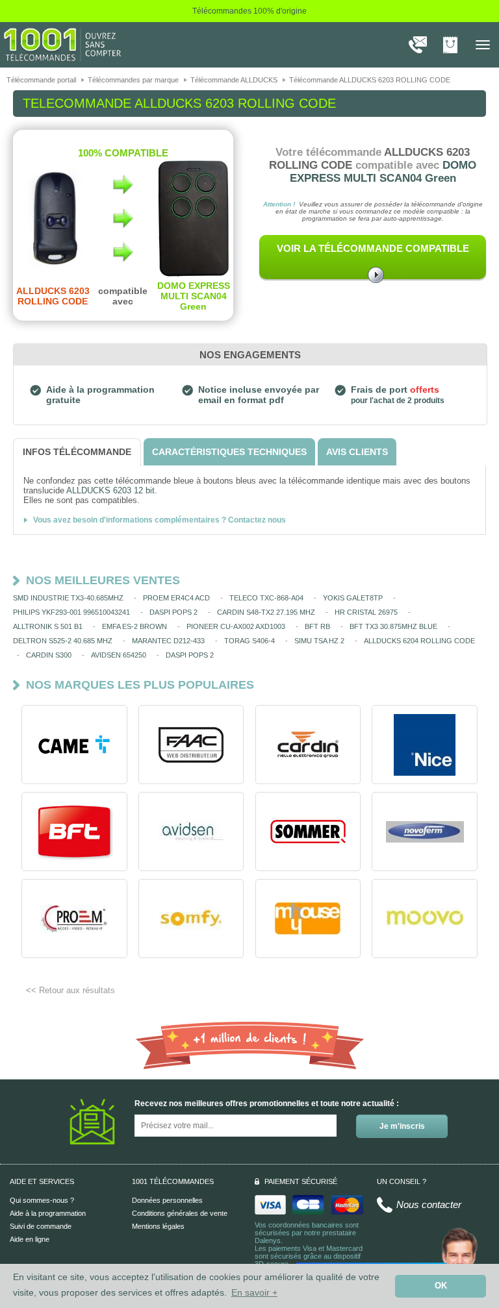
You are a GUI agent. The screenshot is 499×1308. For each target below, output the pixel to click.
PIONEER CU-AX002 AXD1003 (235, 626)
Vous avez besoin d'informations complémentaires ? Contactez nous (159, 519)
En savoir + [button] (254, 1292)
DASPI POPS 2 (173, 612)
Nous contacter (428, 1204)
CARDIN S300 (48, 655)
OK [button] (441, 1285)
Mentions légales (158, 1226)
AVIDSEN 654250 (118, 655)
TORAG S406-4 (249, 641)
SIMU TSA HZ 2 (319, 641)
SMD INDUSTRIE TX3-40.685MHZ (68, 598)
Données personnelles (167, 1200)
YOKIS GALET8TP (353, 598)
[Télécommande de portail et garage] (62, 44)
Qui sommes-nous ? (42, 1200)
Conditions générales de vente (179, 1213)
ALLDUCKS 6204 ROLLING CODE (419, 641)
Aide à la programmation (48, 1213)
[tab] (77, 452)
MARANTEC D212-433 (168, 641)
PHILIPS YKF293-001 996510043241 (71, 612)
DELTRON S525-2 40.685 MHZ (62, 641)
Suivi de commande (40, 1226)
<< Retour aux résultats (70, 990)
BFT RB (317, 626)
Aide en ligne (29, 1239)
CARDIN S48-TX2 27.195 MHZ (266, 612)
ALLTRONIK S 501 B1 (48, 626)
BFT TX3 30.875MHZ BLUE (393, 626)
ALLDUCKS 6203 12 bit (110, 490)
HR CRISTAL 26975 (366, 612)
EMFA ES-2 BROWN (134, 626)
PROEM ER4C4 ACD (176, 598)
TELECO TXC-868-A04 (266, 598)
